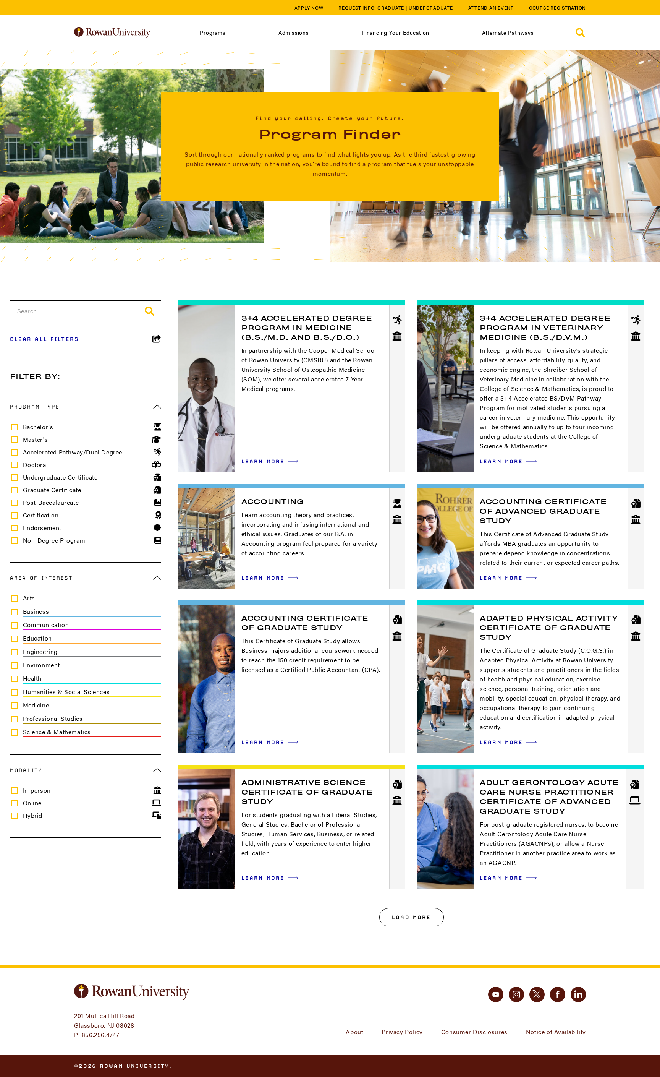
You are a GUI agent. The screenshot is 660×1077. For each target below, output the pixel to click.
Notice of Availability (556, 1031)
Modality (26, 770)
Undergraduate (431, 7)
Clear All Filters (44, 339)
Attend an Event (491, 7)
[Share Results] (156, 339)
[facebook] (557, 994)
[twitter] (537, 994)
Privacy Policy (402, 1031)
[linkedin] (578, 994)
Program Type (35, 407)
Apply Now (309, 7)
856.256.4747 (101, 1034)
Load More (411, 917)
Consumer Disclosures (474, 1031)
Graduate (390, 7)
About (354, 1031)
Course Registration (557, 7)
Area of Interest (41, 578)
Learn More (270, 461)
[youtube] (495, 994)
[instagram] (516, 994)
